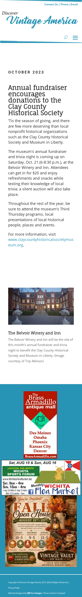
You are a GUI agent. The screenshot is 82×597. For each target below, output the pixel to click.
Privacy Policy (14, 587)
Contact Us (51, 4)
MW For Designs (34, 593)
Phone (65, 4)
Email (74, 4)
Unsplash (61, 593)
